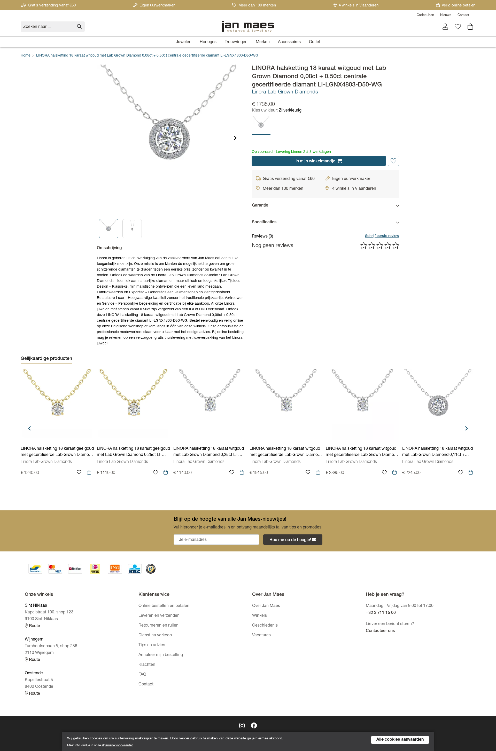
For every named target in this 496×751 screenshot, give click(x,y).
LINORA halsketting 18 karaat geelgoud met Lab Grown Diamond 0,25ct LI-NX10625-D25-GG (133, 452)
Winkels (259, 616)
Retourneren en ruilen (158, 626)
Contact (463, 15)
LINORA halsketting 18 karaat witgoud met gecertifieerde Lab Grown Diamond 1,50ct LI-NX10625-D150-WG (362, 452)
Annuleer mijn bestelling (160, 655)
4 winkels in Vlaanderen (358, 5)
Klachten (146, 665)
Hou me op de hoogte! (290, 540)
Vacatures (261, 636)
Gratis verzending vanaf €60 (52, 5)
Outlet (314, 42)
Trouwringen (236, 42)
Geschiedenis (265, 626)
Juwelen (183, 42)
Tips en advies (151, 645)
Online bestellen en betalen (163, 606)
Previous (29, 428)
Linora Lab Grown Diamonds (285, 92)
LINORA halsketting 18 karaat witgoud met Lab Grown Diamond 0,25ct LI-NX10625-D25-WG (208, 452)
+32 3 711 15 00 (381, 613)
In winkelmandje (315, 162)
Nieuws (445, 15)
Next (235, 138)
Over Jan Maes (266, 606)
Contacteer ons (380, 631)
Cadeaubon (425, 15)
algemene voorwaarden (117, 745)
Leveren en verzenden (159, 616)
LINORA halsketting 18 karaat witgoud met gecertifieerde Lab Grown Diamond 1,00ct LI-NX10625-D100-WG (286, 452)
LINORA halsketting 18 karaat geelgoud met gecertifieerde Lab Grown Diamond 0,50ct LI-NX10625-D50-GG (57, 452)
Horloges (208, 42)
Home (25, 56)
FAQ (142, 675)
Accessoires (289, 42)
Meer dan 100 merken (257, 5)
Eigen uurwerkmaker (157, 5)
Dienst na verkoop (155, 636)
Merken (263, 42)
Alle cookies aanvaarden (400, 740)
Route (34, 626)
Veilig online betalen (458, 5)
